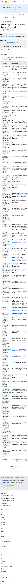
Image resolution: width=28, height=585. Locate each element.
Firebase (3, 536)
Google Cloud (4, 544)
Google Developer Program (7, 495)
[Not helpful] (13, 18)
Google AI (3, 568)
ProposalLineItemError (12, 42)
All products (4, 571)
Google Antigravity (5, 541)
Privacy (7, 577)
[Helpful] (11, 18)
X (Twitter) (4, 522)
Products (8, 14)
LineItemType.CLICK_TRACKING (20, 242)
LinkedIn (3, 520)
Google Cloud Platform (6, 566)
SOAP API (22, 14)
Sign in (24, 1)
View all (3, 549)
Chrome (3, 534)
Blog (2, 512)
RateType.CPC (16, 235)
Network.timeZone (21, 287)
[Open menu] (2, 2)
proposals (22, 288)
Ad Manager (16, 2)
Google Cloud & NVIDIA (6, 505)
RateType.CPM (23, 235)
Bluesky (3, 515)
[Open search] (20, 2)
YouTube (3, 524)
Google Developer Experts (7, 500)
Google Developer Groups (7, 498)
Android (3, 531)
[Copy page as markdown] (8, 30)
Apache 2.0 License (5, 482)
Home (2, 14)
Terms (2, 577)
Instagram (3, 517)
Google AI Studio (5, 539)
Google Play (4, 546)
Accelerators (4, 503)
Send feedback (7, 21)
